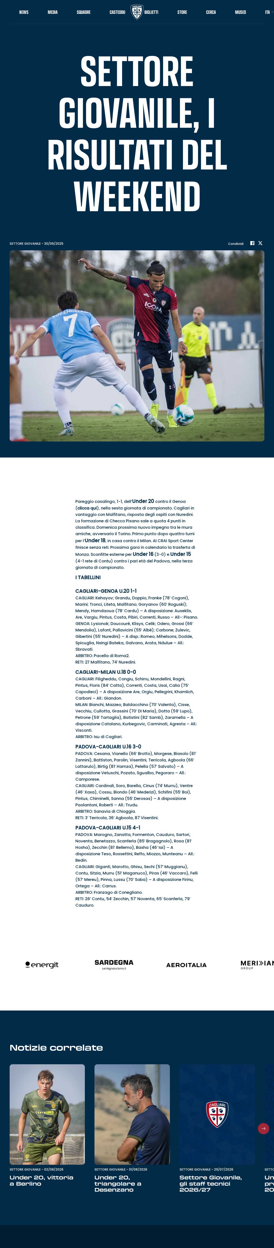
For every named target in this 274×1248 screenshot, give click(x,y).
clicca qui (87, 508)
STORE (182, 12)
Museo (240, 12)
